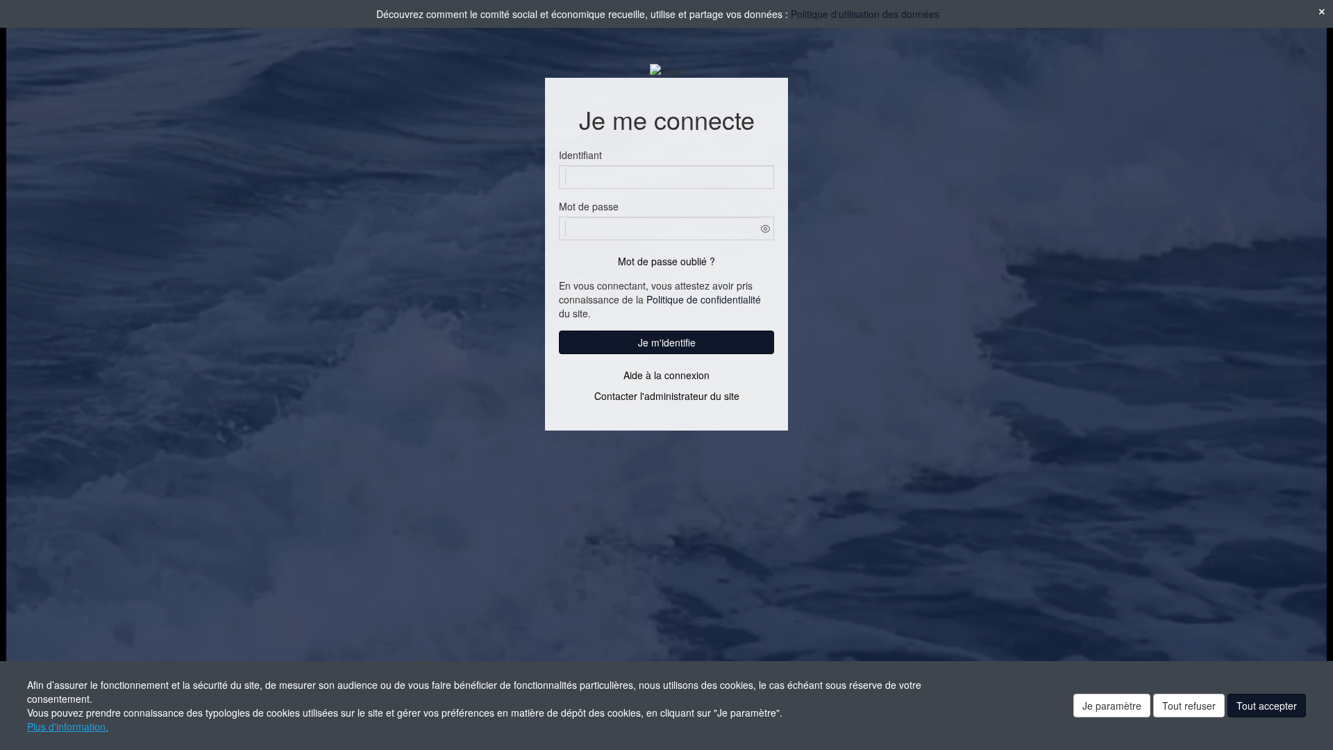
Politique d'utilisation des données (865, 14)
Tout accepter (1266, 705)
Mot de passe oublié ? (666, 261)
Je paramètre (1111, 705)
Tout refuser (1189, 705)
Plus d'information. (67, 726)
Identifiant (580, 155)
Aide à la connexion (666, 375)
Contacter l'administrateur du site (666, 396)
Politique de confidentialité (703, 299)
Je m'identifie (667, 342)
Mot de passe (589, 206)
